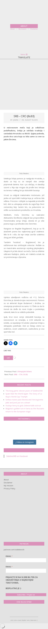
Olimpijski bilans (24, 371)
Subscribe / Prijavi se (26, 594)
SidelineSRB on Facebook (24, 450)
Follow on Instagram (25, 442)
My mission (8, 485)
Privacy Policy (9, 488)
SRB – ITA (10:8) (21, 374)
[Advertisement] (24, 84)
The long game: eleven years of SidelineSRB (24, 390)
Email (9, 556)
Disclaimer (8, 482)
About (6, 479)
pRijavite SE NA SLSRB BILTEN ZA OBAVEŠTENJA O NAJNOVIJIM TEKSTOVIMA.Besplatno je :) (22, 583)
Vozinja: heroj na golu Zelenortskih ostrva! (23, 405)
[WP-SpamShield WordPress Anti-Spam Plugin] (12, 610)
